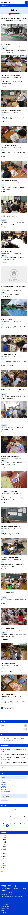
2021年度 (3, 844)
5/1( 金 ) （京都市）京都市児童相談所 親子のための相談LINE (13, 754)
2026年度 (3, 836)
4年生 (4, 86)
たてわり (5, 432)
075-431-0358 (8, 892)
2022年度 (3, 842)
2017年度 (3, 851)
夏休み (7, 262)
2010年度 (3, 863)
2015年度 (3, 855)
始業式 (4, 227)
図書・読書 (5, 604)
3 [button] (5, 708)
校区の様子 (3, 784)
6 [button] (10, 708)
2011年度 (3, 862)
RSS (4, 871)
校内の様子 (3, 782)
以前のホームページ (5, 781)
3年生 (4, 156)
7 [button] (12, 708)
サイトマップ (5, 898)
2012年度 (3, 860)
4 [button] (7, 708)
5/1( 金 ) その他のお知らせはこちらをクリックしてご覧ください (13, 767)
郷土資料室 (3, 788)
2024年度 (3, 839)
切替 (25, 729)
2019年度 (3, 848)
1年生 (4, 191)
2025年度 (3, 837)
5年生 (4, 502)
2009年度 (3, 865)
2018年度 (3, 849)
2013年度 (3, 858)
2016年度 (3, 853)
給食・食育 (5, 467)
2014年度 (3, 856)
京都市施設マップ (4, 800)
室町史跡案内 (4, 789)
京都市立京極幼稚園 (5, 791)
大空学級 (11, 365)
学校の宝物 (3, 786)
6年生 (4, 330)
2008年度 (3, 867)
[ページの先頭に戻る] (26, 913)
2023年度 (3, 841)
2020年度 (3, 846)
